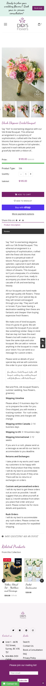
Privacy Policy (29, 657)
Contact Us (28, 645)
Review (7, 231)
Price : (4, 159)
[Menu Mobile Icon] (5, 24)
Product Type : (9, 168)
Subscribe (23, 680)
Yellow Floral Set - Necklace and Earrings (11, 587)
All (6, 42)
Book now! (38, 8)
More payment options (23, 213)
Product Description (12, 225)
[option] (23, 74)
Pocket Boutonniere (31, 586)
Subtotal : (6, 181)
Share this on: (8, 220)
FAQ (25, 653)
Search (26, 641)
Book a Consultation (33, 649)
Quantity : (6, 174)
